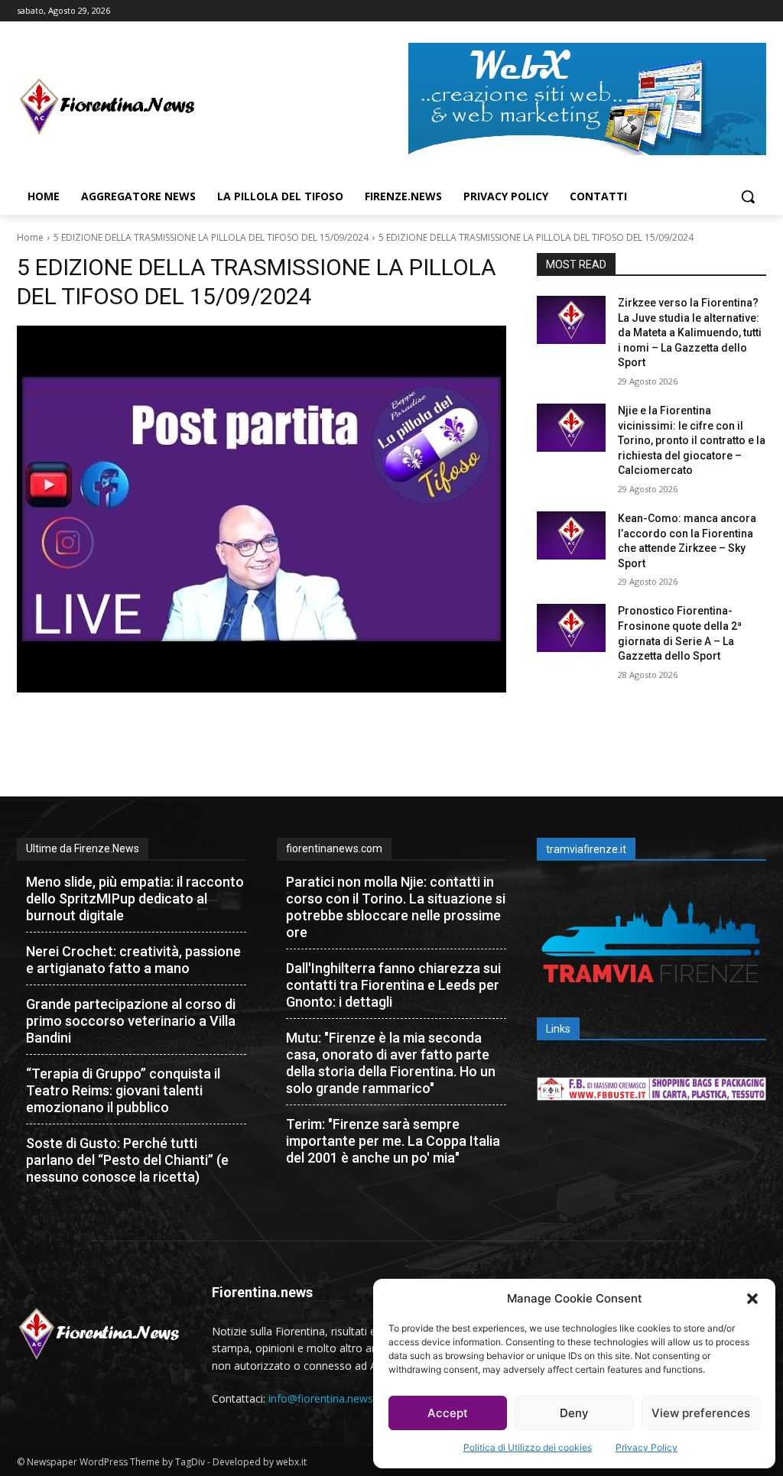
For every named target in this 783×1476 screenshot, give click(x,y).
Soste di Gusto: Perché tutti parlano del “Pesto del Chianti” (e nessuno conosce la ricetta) (127, 1160)
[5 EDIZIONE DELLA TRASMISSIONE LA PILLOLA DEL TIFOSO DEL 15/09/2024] (261, 509)
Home (30, 237)
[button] (752, 1298)
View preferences (700, 1413)
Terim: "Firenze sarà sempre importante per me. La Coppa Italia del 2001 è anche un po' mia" (393, 1141)
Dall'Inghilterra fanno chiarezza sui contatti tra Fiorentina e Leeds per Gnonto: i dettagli (393, 985)
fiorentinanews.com (334, 848)
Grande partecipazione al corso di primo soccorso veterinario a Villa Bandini (131, 1021)
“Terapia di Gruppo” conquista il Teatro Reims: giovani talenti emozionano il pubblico (123, 1090)
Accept (447, 1413)
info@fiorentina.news (320, 1398)
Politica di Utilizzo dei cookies (527, 1447)
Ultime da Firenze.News (82, 848)
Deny (574, 1413)
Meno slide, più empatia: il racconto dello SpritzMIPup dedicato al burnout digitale (135, 898)
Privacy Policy (646, 1447)
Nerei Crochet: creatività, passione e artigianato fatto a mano (133, 959)
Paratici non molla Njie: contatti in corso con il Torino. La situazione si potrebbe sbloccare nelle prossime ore (395, 907)
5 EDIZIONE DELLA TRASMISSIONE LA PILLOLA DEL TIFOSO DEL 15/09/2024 (211, 237)
